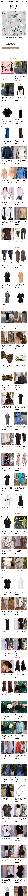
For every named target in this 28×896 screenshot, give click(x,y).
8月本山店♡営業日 (7, 54)
